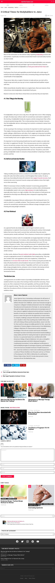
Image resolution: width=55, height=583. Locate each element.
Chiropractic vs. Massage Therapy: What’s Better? (39, 400)
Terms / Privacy (32, 578)
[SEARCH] (51, 1)
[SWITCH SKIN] (53, 1)
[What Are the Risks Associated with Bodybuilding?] (14, 417)
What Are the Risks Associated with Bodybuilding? (39, 413)
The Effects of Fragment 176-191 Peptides (38, 428)
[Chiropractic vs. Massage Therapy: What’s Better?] (41, 390)
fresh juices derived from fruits (37, 66)
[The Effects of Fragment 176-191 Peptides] (14, 432)
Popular (21, 5)
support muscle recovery (40, 178)
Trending (46, 5)
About (26, 578)
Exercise (10, 397)
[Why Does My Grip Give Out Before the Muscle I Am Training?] (14, 390)
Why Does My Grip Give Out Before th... (16, 521)
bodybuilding (39, 54)
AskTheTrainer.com (27, 1)
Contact (21, 578)
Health (44, 397)
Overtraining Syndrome (35, 508)
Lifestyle (49, 397)
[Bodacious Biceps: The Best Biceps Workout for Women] (14, 492)
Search (52, 516)
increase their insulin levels (20, 260)
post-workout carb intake (28, 254)
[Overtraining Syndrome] (41, 495)
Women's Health (12, 498)
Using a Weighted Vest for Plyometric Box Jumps (12, 558)
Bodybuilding (15, 407)
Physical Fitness (48, 504)
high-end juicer (29, 190)
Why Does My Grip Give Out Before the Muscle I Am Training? (13, 400)
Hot (33, 5)
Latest (8, 5)
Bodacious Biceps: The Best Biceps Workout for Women (12, 501)
